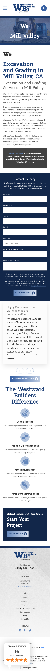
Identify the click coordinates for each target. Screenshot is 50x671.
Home (25, 598)
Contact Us (25, 619)
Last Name (7, 205)
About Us (25, 601)
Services (24, 605)
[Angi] (30, 630)
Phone (5, 216)
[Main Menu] (5, 8)
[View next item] (30, 370)
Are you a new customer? (13, 249)
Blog (25, 615)
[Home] (24, 8)
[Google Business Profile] (20, 630)
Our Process (25, 612)
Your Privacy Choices (33, 647)
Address (6, 238)
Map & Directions (25, 586)
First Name (7, 194)
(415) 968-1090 (24, 569)
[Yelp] (25, 630)
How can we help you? (11, 260)
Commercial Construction (25, 608)
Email (5, 227)
